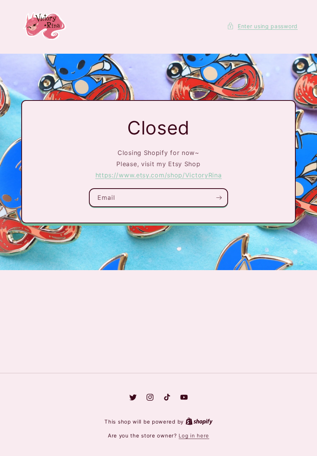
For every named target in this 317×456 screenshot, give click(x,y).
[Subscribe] (218, 198)
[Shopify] (199, 422)
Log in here (194, 435)
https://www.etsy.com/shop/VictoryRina (158, 175)
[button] (262, 26)
